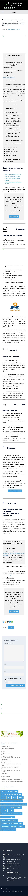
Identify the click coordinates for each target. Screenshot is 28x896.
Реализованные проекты (13, 29)
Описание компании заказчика (13, 174)
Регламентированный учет (9, 820)
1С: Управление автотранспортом (11, 801)
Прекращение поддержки (8, 826)
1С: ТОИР (23, 804)
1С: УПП (3, 807)
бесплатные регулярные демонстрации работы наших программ (13, 553)
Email (5, 671)
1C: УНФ (21, 826)
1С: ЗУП (3, 804)
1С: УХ (14, 797)
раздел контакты (12, 575)
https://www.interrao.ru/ (9, 77)
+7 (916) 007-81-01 (14, 866)
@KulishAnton (15, 863)
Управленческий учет (7, 817)
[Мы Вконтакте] (9, 8)
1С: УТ (3, 797)
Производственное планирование (11, 813)
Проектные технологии (8, 830)
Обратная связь (14, 216)
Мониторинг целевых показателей (11, 823)
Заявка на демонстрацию (15, 491)
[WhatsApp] (12, 622)
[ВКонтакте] (3, 622)
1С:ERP (20, 797)
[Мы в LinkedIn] (11, 8)
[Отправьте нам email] (13, 8)
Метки (4, 627)
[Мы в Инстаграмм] (5, 8)
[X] (8, 622)
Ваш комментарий (9, 643)
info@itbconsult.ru (17, 859)
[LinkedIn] (10, 622)
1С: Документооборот (14, 807)
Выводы (7, 180)
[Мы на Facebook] (7, 8)
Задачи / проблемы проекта (12, 176)
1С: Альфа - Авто (13, 804)
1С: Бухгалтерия (12, 791)
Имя (5, 664)
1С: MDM (3, 810)
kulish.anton (13, 861)
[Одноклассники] (5, 622)
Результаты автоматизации (12, 178)
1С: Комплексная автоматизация (11, 794)
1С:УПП (11, 810)
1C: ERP (11, 627)
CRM (9, 797)
